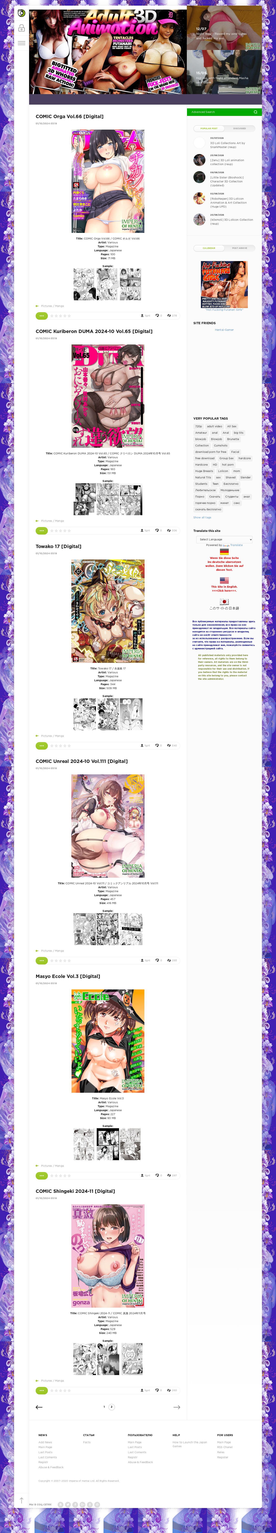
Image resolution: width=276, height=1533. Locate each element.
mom (236, 471)
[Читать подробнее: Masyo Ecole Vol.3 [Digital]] (42, 1176)
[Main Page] (21, 13)
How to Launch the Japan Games (190, 1444)
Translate (236, 545)
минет (224, 503)
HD (215, 465)
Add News (45, 1442)
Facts (86, 1442)
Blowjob (216, 439)
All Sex (231, 426)
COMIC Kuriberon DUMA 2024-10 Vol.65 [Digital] (94, 332)
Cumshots (220, 446)
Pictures (46, 306)
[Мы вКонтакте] (60, 1505)
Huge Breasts (204, 471)
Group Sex (226, 458)
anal (215, 433)
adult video (214, 426)
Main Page (45, 1447)
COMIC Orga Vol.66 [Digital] (70, 117)
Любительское (205, 490)
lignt (147, 316)
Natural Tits (203, 478)
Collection (202, 446)
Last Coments (47, 1457)
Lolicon (223, 471)
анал (247, 497)
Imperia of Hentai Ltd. (82, 1481)
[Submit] (255, 112)
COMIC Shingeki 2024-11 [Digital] (75, 1191)
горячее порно (205, 503)
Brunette (233, 439)
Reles (220, 1452)
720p (198, 426)
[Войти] (21, 28)
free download (204, 458)
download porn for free (210, 452)
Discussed (239, 129)
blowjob (200, 439)
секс (237, 503)
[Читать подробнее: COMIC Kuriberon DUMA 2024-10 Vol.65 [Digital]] (42, 531)
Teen (216, 484)
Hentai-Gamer (224, 330)
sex (218, 478)
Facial (235, 452)
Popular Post (209, 129)
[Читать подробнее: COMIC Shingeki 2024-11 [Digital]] (42, 1390)
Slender (246, 478)
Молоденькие (230, 490)
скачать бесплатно (208, 509)
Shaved (230, 478)
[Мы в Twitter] (68, 1505)
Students (201, 484)
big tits (238, 433)
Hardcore (201, 465)
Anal (226, 433)
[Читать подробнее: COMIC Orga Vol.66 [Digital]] (42, 316)
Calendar (209, 248)
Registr (43, 1462)
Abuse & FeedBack (50, 1467)
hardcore (245, 458)
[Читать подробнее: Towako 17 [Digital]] (42, 746)
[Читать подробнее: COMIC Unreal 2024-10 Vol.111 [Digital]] (42, 960)
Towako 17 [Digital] (58, 547)
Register (222, 1457)
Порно (199, 497)
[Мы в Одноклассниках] (90, 1505)
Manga (59, 306)
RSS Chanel (225, 1447)
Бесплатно (231, 484)
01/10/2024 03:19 (46, 124)
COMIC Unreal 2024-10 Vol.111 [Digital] (82, 762)
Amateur (201, 433)
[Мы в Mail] (97, 1505)
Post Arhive (239, 248)
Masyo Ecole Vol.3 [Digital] (68, 977)
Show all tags (202, 518)
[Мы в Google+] (82, 1505)
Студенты (231, 497)
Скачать (214, 497)
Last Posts (45, 1452)
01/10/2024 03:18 (46, 768)
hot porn (228, 465)
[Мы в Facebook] (75, 1505)
